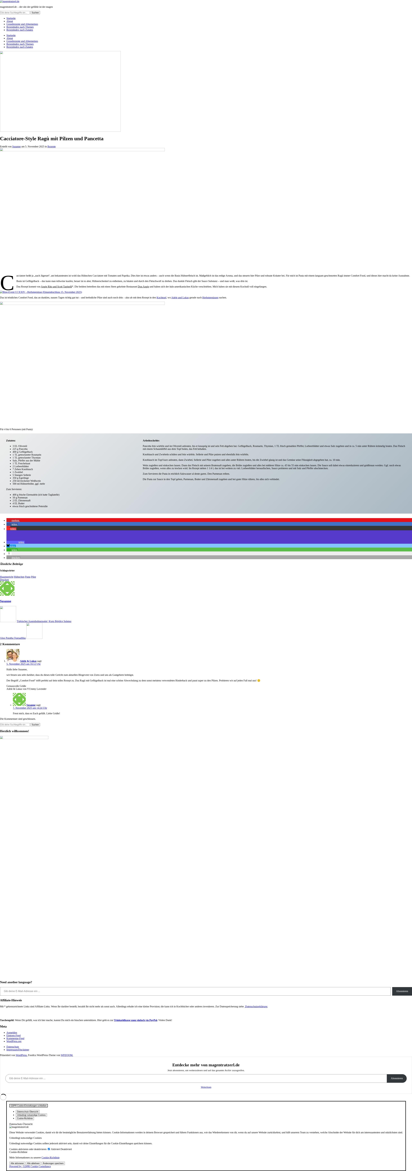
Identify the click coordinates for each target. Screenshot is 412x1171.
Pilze (33, 576)
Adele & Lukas (28, 661)
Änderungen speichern (53, 1163)
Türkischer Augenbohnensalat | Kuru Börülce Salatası (44, 621)
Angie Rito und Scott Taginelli (56, 286)
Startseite (11, 18)
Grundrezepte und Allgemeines (22, 24)
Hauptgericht (6, 576)
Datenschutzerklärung (255, 1006)
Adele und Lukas (180, 297)
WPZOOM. (67, 1055)
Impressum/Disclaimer (17, 1049)
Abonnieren (402, 991)
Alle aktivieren (17, 1163)
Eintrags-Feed (13, 1035)
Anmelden (11, 1032)
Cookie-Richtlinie (51, 1157)
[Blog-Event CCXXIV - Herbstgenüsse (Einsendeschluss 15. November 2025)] (41, 292)
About (9, 21)
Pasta (27, 576)
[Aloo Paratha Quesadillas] (34, 638)
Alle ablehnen (33, 1163)
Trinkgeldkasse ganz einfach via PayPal (135, 1020)
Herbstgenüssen (210, 297)
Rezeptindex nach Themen (20, 27)
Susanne (16, 146)
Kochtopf (161, 297)
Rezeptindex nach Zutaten (19, 30)
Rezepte (51, 146)
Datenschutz (12, 1046)
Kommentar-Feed (15, 1038)
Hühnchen (19, 576)
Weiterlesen (206, 1087)
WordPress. (21, 1055)
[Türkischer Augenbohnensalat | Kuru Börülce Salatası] (8, 621)
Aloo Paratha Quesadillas (13, 638)
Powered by (30, 1166)
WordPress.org (13, 1041)
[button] (13, 520)
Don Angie (143, 286)
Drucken (4, 579)
